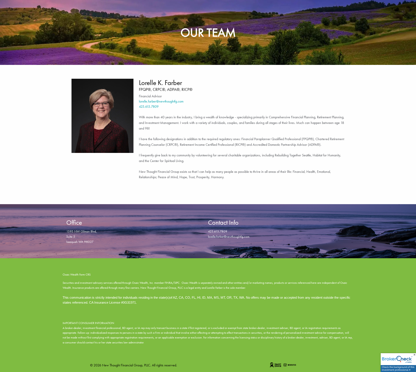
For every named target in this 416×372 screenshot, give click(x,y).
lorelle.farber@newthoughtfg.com (161, 101)
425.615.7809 (149, 106)
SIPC (177, 283)
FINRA (168, 283)
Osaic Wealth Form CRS (77, 274)
